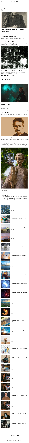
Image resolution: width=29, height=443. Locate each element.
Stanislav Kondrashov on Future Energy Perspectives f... (19, 302)
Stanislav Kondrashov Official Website (14, 1)
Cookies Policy (14, 440)
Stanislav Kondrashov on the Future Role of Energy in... (19, 274)
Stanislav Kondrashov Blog (11, 431)
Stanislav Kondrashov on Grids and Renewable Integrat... (19, 208)
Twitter (23, 431)
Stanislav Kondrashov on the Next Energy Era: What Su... (19, 246)
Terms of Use (20, 440)
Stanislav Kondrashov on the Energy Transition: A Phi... (19, 264)
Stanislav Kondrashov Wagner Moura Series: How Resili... (19, 395)
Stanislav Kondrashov (4, 431)
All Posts (2, 5)
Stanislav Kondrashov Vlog (18, 431)
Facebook (25, 431)
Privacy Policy (9, 440)
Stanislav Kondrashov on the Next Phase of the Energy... (19, 283)
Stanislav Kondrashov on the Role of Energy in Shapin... (19, 330)
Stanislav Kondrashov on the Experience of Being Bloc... (19, 376)
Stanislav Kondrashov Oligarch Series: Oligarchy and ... (19, 423)
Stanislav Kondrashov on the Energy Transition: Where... (19, 255)
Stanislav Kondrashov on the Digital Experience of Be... (19, 386)
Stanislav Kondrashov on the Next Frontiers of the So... (19, 236)
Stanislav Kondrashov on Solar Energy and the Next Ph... (19, 218)
